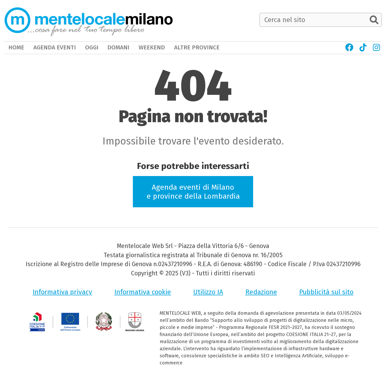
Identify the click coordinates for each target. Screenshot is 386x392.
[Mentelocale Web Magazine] (74, 20)
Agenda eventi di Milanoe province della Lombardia (193, 191)
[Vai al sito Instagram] (377, 48)
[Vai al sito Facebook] (349, 48)
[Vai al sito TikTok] (363, 48)
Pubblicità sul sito (326, 292)
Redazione (261, 292)
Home (16, 47)
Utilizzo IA (208, 292)
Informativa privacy (62, 292)
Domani (118, 47)
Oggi (91, 47)
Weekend (152, 47)
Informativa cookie (142, 292)
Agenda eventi (54, 47)
